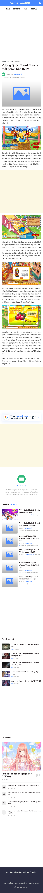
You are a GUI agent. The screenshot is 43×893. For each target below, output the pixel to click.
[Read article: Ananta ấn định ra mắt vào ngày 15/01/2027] (6, 683)
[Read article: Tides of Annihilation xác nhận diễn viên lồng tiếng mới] (6, 665)
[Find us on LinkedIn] (26, 887)
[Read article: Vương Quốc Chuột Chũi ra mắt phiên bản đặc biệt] (10, 581)
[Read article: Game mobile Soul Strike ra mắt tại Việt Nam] (6, 674)
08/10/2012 (37, 515)
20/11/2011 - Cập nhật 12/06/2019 (14, 77)
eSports (16, 9)
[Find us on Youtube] (21, 887)
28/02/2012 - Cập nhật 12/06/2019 (29, 530)
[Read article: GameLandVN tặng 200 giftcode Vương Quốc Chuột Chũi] (10, 567)
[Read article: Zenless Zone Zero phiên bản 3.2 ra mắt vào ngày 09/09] (6, 656)
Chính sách (26, 872)
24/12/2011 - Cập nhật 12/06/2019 (29, 572)
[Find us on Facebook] (15, 887)
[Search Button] (40, 3)
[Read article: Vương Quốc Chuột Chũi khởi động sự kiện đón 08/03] (10, 527)
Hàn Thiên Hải (17, 74)
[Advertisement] (21, 35)
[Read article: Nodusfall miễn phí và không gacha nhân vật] (6, 647)
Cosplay (34, 9)
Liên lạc (34, 872)
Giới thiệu (9, 872)
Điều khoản (17, 872)
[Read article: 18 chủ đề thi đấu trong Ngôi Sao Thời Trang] (21, 756)
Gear (25, 9)
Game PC (18, 61)
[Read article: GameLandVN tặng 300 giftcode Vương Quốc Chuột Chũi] (10, 541)
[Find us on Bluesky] (24, 887)
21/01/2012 (37, 554)
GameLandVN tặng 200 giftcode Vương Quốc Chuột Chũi (29, 565)
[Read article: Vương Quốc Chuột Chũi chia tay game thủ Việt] (10, 514)
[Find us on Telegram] (18, 887)
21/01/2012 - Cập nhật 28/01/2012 (29, 545)
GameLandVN (19, 3)
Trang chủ (5, 61)
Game (8, 9)
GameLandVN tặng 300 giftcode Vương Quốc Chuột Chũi (29, 538)
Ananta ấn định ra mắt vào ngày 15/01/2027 (26, 681)
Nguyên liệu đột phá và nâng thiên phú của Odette (23, 785)
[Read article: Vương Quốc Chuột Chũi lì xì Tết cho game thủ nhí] (10, 554)
